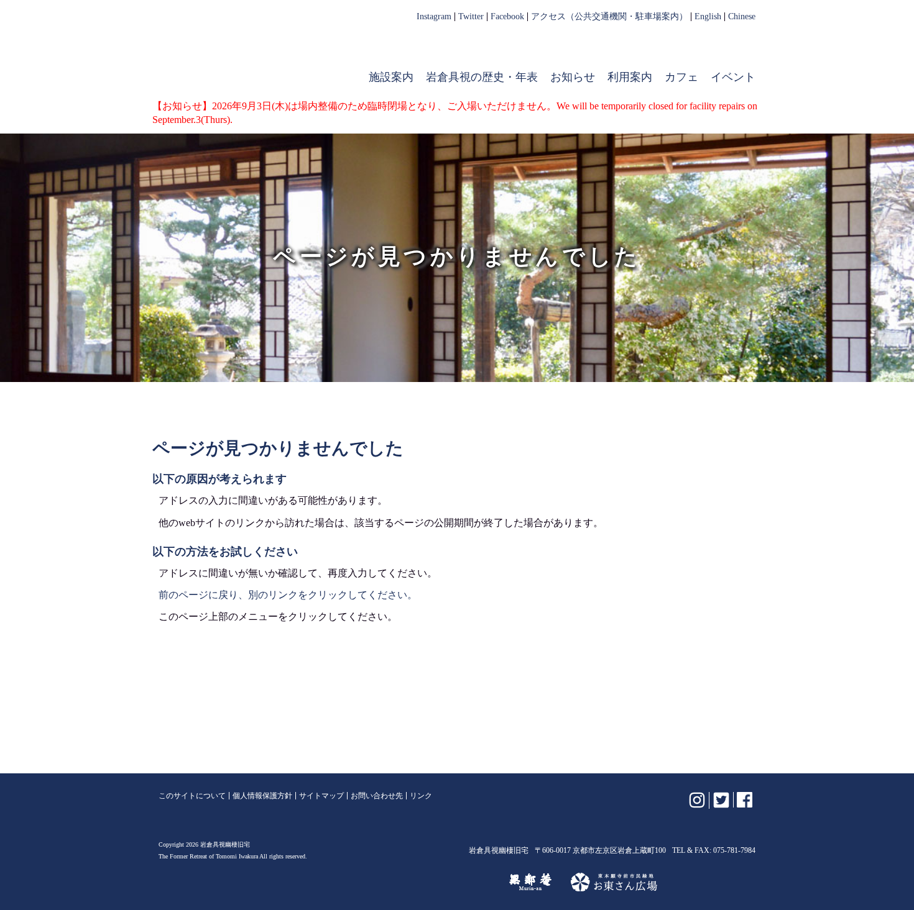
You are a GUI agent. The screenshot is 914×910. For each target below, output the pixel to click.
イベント (733, 77)
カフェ (681, 77)
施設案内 (391, 77)
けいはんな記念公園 (436, 882)
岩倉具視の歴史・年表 (482, 77)
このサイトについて (192, 795)
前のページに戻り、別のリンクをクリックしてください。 (288, 594)
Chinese (741, 16)
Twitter (471, 16)
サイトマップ (321, 795)
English (708, 16)
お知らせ (572, 77)
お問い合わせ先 (377, 795)
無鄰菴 (530, 882)
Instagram (434, 16)
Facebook (507, 16)
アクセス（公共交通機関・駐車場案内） (609, 16)
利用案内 (629, 77)
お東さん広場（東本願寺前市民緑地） (614, 882)
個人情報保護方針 (262, 795)
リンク (421, 795)
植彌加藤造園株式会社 (310, 882)
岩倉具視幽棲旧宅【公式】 (238, 53)
